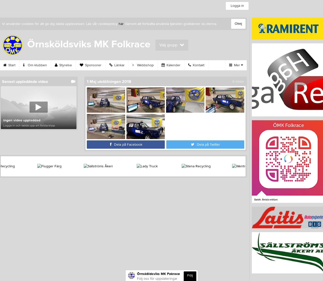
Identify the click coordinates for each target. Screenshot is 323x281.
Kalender (173, 65)
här (121, 24)
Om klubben (37, 65)
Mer (237, 65)
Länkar (119, 65)
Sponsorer (92, 65)
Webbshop (145, 65)
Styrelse (65, 65)
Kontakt (198, 65)
